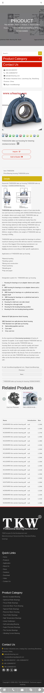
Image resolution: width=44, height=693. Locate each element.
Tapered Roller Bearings (11, 609)
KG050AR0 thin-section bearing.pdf (14, 503)
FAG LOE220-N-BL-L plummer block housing (30, 407)
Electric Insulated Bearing (11, 597)
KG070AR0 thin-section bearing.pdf (14, 486)
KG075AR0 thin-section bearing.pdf (14, 482)
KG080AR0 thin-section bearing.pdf (14, 478)
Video (5, 578)
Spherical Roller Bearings (11, 600)
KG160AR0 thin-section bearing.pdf (14, 453)
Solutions (6, 572)
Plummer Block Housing (11, 612)
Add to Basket (15, 157)
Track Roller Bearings (10, 615)
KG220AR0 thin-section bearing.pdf (14, 441)
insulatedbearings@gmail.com (14, 657)
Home (5, 557)
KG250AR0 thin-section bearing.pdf (14, 437)
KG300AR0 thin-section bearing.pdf (14, 432)
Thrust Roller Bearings (10, 603)
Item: (5, 171)
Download (6, 575)
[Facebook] (3, 670)
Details (7, 179)
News (5, 569)
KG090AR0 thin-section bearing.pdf (14, 474)
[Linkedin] (7, 670)
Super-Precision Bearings (11, 627)
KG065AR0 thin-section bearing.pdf (14, 490)
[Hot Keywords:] (40, 53)
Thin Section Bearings (10, 630)
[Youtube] (15, 670)
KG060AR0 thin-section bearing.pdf (14, 494)
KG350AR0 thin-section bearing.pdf (14, 428)
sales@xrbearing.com (13, 76)
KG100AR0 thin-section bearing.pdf (14, 470)
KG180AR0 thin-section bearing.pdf (14, 449)
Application (6, 563)
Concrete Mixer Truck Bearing (13, 606)
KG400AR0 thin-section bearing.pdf (14, 424)
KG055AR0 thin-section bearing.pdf (14, 499)
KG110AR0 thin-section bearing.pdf (14, 465)
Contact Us (7, 581)
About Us (6, 566)
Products (6, 560)
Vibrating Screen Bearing (11, 633)
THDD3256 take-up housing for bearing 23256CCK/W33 (21, 381)
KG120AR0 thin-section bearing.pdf (14, 461)
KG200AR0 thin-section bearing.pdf (14, 445)
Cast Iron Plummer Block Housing (14, 407)
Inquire (15, 151)
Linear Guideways (9, 621)
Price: (5, 173)
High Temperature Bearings (12, 618)
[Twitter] (11, 670)
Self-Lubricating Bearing (11, 624)
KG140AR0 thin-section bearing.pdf (14, 457)
